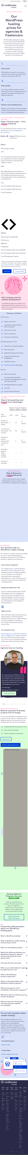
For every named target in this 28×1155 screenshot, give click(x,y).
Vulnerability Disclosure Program (20, 1135)
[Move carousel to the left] (5, 224)
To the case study (9, 693)
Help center (20, 1096)
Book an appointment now (10, 745)
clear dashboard (14, 570)
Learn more (6, 739)
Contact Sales (19, 271)
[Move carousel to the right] (13, 224)
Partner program (9, 365)
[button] (14, 936)
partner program (9, 264)
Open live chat (6, 1045)
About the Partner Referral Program (14, 917)
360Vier (16, 690)
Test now (7, 271)
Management (3, 1100)
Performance (3, 1094)
